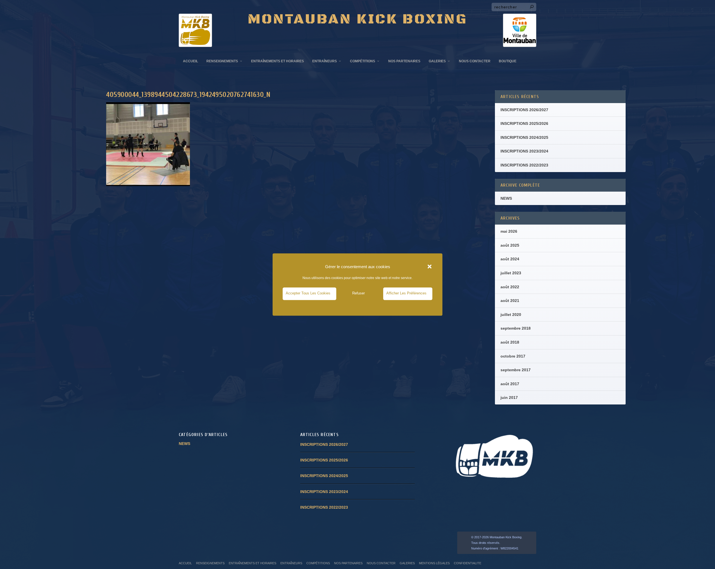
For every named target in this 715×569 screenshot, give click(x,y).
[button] (429, 267)
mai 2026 (508, 231)
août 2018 (509, 342)
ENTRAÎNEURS (324, 61)
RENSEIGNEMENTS (222, 61)
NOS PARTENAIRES (404, 61)
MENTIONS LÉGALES (434, 563)
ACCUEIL (190, 61)
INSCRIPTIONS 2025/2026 (524, 123)
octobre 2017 (512, 356)
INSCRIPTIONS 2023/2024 (524, 151)
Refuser (358, 293)
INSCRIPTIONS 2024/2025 (524, 137)
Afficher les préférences (406, 293)
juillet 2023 (510, 273)
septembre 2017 (515, 370)
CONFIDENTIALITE (467, 563)
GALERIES (437, 61)
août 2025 (509, 245)
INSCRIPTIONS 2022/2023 (524, 165)
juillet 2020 (510, 314)
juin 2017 (509, 397)
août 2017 (509, 384)
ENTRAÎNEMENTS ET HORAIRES (277, 61)
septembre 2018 (515, 328)
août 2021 (509, 300)
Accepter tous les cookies (308, 293)
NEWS (506, 198)
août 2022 (509, 287)
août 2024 (509, 259)
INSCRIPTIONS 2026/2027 (524, 110)
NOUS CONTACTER (474, 61)
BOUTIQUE (507, 61)
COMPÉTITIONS (362, 61)
